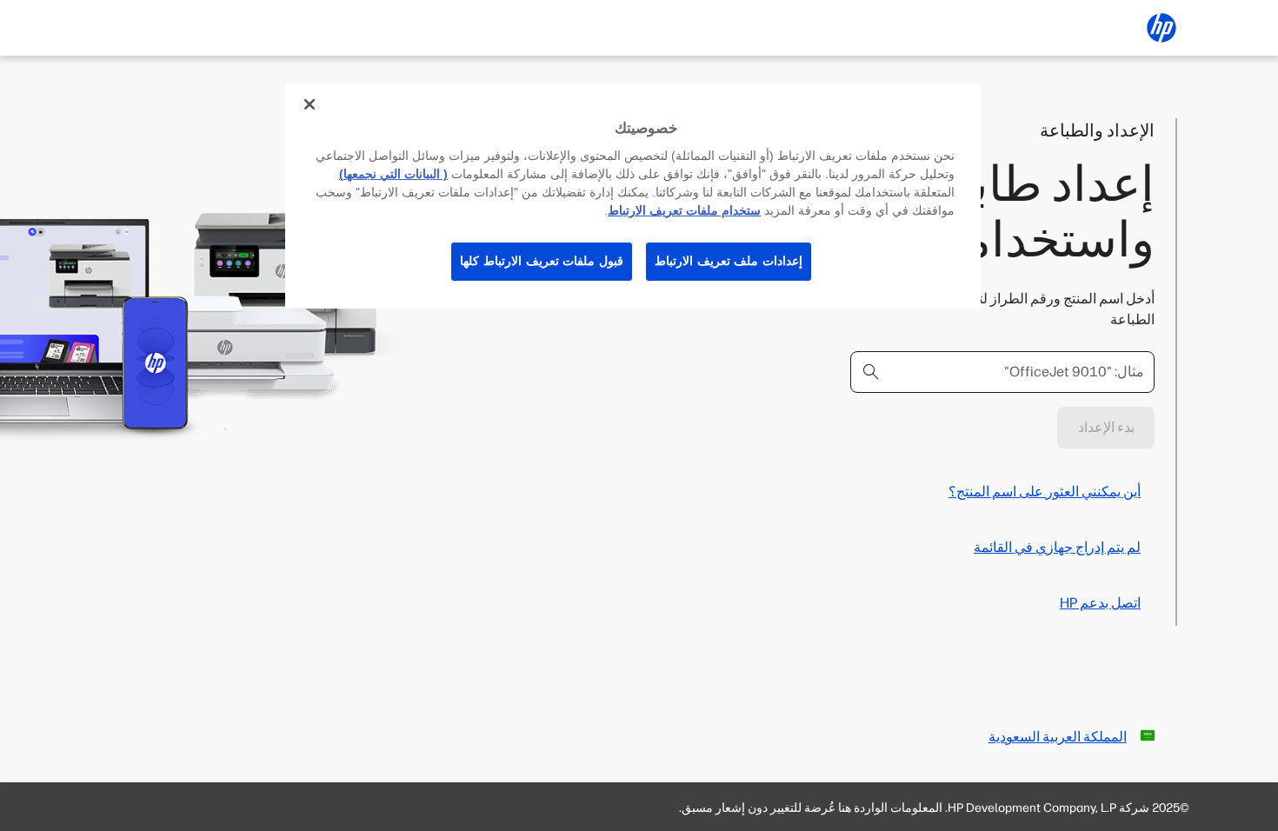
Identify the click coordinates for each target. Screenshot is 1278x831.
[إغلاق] (309, 104)
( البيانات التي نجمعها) (393, 174)
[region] (633, 196)
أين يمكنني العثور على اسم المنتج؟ (1045, 491)
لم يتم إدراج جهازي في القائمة (1057, 547)
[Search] (871, 372)
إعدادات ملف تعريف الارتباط (728, 261)
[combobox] (1002, 372)
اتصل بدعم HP (1100, 603)
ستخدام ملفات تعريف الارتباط (684, 210)
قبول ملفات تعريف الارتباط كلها (541, 261)
